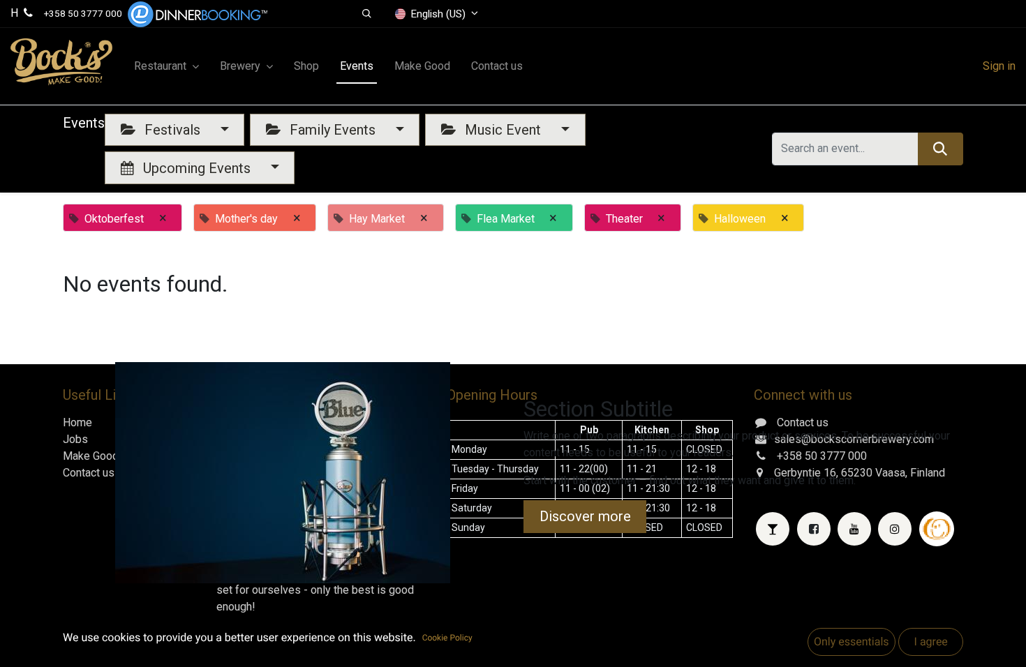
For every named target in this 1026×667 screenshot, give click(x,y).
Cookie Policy (447, 638)
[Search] (940, 149)
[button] (366, 14)
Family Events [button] (332, 129)
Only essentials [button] (851, 641)
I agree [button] (930, 641)
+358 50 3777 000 (83, 13)
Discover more (585, 516)
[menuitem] (306, 66)
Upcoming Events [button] (197, 168)
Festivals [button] (172, 129)
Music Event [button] (502, 129)
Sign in (999, 66)
